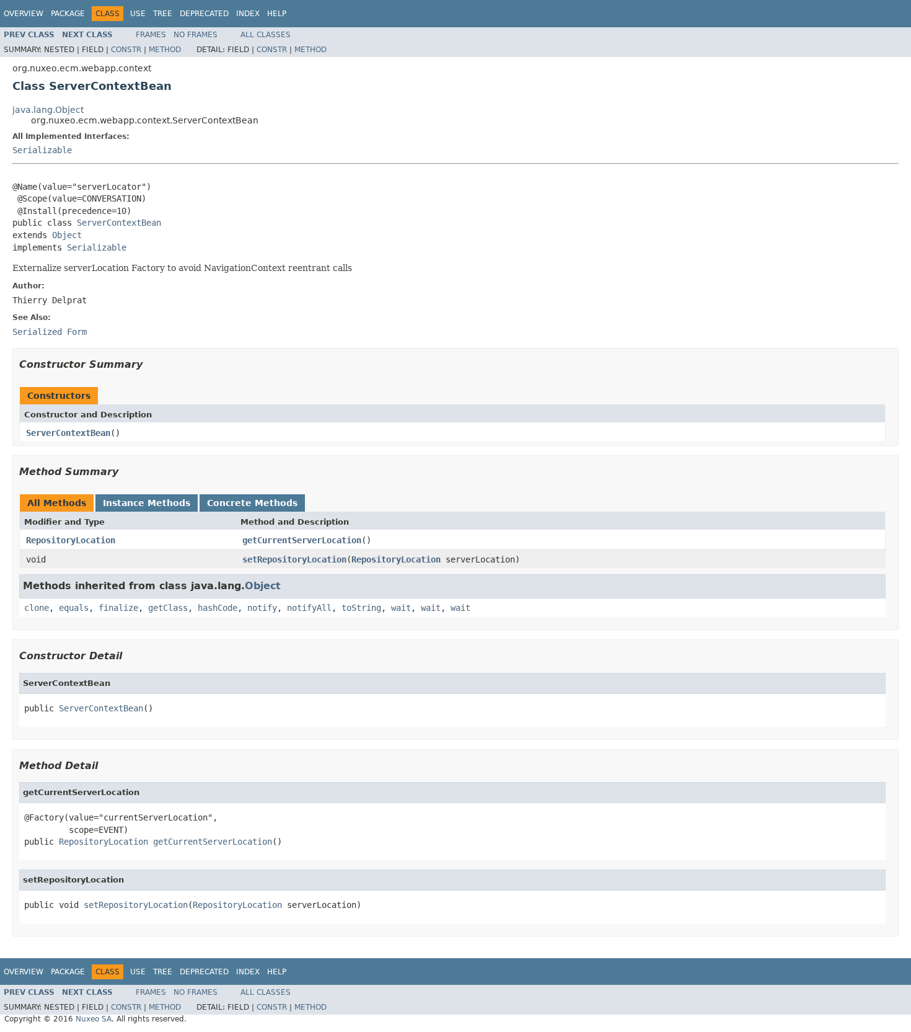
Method (165, 49)
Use (138, 13)
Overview (23, 13)
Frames (151, 34)
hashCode (217, 608)
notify (262, 608)
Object (67, 235)
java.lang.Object (48, 110)
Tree (162, 13)
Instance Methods (146, 503)
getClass (168, 608)
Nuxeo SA (94, 1019)
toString (361, 608)
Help (276, 13)
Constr (126, 49)
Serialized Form (49, 332)
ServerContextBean (119, 223)
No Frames (196, 34)
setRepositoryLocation (294, 559)
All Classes (265, 34)
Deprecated (204, 13)
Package (68, 13)
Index (248, 13)
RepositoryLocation (70, 540)
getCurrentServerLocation (301, 540)
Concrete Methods (252, 503)
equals (74, 608)
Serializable (42, 150)
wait (401, 608)
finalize (118, 608)
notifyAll (309, 608)
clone (36, 608)
